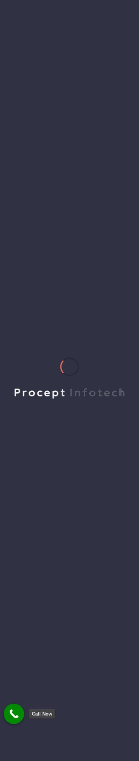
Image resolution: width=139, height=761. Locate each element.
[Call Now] (14, 714)
